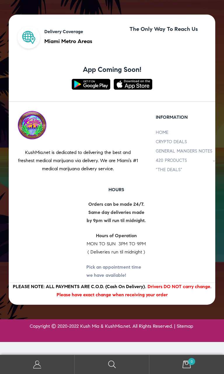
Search (112, 364)
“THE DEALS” (169, 169)
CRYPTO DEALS (171, 141)
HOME (162, 132)
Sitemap (185, 326)
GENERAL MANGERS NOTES (184, 151)
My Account (37, 364)
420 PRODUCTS (171, 160)
